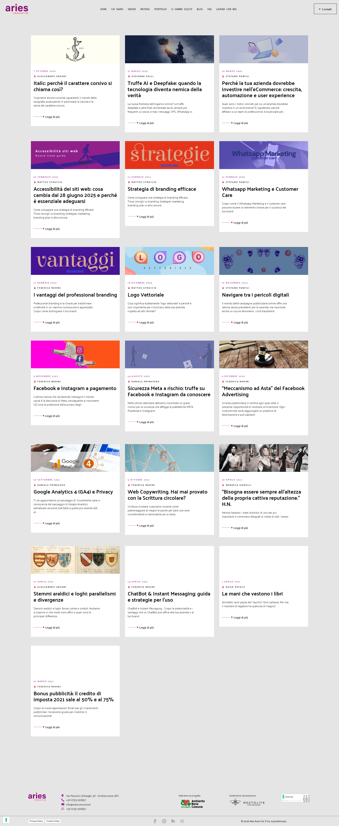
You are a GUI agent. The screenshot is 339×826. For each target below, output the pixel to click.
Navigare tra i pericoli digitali (255, 294)
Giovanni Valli (143, 76)
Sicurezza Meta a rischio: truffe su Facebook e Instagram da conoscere (169, 391)
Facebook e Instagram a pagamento (75, 388)
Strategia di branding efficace (162, 189)
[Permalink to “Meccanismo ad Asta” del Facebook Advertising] (263, 353)
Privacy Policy (36, 821)
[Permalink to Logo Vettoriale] (169, 260)
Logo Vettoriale (146, 294)
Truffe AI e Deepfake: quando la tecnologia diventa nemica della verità (165, 89)
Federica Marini (49, 288)
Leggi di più (52, 116)
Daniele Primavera (145, 381)
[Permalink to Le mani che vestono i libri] (263, 559)
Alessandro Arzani (51, 76)
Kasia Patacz (235, 587)
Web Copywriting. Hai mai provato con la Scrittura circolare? (167, 494)
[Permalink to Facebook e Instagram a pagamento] (75, 353)
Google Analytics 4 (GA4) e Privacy (73, 491)
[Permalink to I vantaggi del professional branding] (75, 260)
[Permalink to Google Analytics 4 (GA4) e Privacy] (75, 457)
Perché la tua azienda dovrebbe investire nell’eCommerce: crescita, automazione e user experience (262, 89)
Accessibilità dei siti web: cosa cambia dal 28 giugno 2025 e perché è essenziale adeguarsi (75, 195)
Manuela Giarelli (238, 485)
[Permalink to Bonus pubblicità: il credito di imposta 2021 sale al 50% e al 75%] (75, 659)
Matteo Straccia (49, 182)
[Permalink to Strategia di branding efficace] (169, 154)
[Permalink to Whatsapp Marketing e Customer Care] (263, 154)
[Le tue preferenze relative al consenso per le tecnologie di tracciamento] (6, 819)
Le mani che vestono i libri (252, 593)
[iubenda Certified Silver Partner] (295, 799)
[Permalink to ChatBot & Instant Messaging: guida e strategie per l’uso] (169, 559)
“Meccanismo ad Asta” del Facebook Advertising (263, 391)
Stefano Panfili (237, 76)
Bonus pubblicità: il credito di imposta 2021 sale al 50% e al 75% (74, 696)
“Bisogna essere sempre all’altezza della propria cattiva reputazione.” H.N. (261, 497)
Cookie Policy (53, 821)
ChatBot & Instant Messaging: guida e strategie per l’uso (169, 596)
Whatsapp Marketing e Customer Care (260, 192)
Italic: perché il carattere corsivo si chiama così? (73, 86)
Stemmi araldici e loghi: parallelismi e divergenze (75, 596)
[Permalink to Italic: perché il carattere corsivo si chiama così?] (75, 48)
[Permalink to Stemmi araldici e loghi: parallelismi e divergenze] (75, 559)
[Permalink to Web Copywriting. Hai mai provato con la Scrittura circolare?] (169, 457)
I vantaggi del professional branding (75, 294)
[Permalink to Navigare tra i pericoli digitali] (263, 260)
